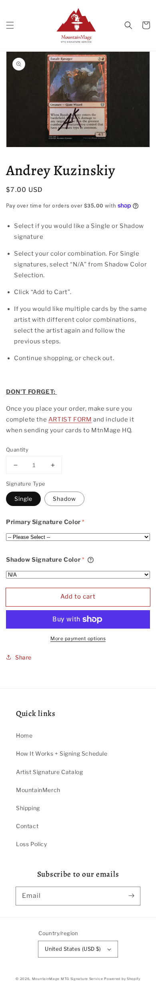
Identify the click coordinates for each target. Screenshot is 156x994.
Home (24, 735)
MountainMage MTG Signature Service (67, 979)
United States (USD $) (73, 949)
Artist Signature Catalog (49, 771)
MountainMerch (38, 789)
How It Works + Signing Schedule (62, 753)
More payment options (78, 638)
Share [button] (23, 657)
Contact (27, 826)
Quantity (17, 449)
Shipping (28, 807)
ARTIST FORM (70, 419)
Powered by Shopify (122, 979)
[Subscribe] (131, 896)
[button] (10, 25)
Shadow (64, 498)
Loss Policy (31, 844)
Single (23, 498)
